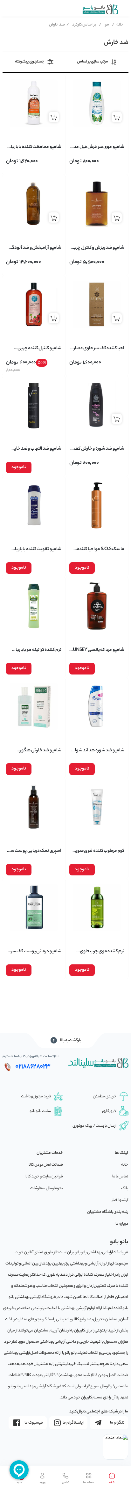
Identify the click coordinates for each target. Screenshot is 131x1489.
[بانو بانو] (100, 9)
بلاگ (124, 1188)
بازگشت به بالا (70, 1040)
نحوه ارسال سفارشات (46, 1188)
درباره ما (121, 1223)
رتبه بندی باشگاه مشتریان (107, 1212)
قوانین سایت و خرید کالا (44, 1176)
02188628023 (33, 1067)
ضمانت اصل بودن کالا (46, 1164)
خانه (117, 24)
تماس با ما (120, 1176)
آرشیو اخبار (120, 1200)
